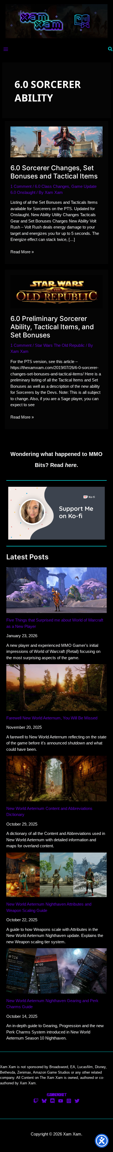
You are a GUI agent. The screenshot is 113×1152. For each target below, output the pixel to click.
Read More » (22, 252)
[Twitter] (77, 1100)
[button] (110, 49)
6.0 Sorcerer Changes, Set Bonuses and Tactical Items (54, 172)
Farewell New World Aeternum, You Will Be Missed (51, 718)
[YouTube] (60, 1100)
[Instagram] (68, 1100)
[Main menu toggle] (6, 49)
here (71, 465)
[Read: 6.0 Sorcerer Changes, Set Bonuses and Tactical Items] (56, 141)
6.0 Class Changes (52, 186)
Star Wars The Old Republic (60, 345)
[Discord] (52, 1100)
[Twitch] (35, 1100)
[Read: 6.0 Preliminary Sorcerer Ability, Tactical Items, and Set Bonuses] (56, 291)
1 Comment (21, 186)
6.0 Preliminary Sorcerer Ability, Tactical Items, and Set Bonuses (52, 326)
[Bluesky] (44, 1100)
